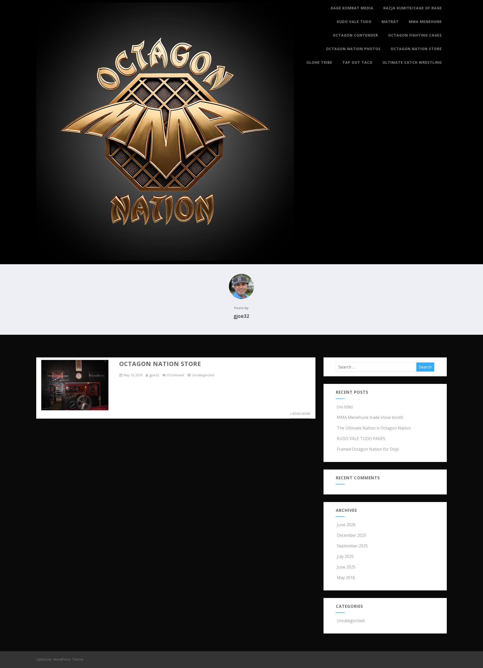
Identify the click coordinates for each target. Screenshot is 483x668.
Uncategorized (203, 375)
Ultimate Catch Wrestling (412, 62)
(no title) (345, 407)
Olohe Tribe (319, 62)
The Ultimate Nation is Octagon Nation (374, 428)
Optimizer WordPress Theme (60, 659)
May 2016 (346, 577)
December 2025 (351, 535)
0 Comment (175, 375)
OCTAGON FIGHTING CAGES (415, 35)
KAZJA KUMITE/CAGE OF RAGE (412, 8)
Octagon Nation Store (416, 48)
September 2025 (352, 546)
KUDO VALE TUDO (354, 21)
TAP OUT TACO (357, 62)
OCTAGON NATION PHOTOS (353, 48)
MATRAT (390, 21)
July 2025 (345, 556)
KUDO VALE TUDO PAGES (361, 438)
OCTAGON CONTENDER (355, 35)
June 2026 (346, 524)
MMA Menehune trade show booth (370, 417)
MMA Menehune (425, 21)
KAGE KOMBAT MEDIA (352, 8)
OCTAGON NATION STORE (160, 363)
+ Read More (300, 413)
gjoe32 (154, 375)
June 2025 (346, 567)
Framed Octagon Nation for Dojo (368, 449)
